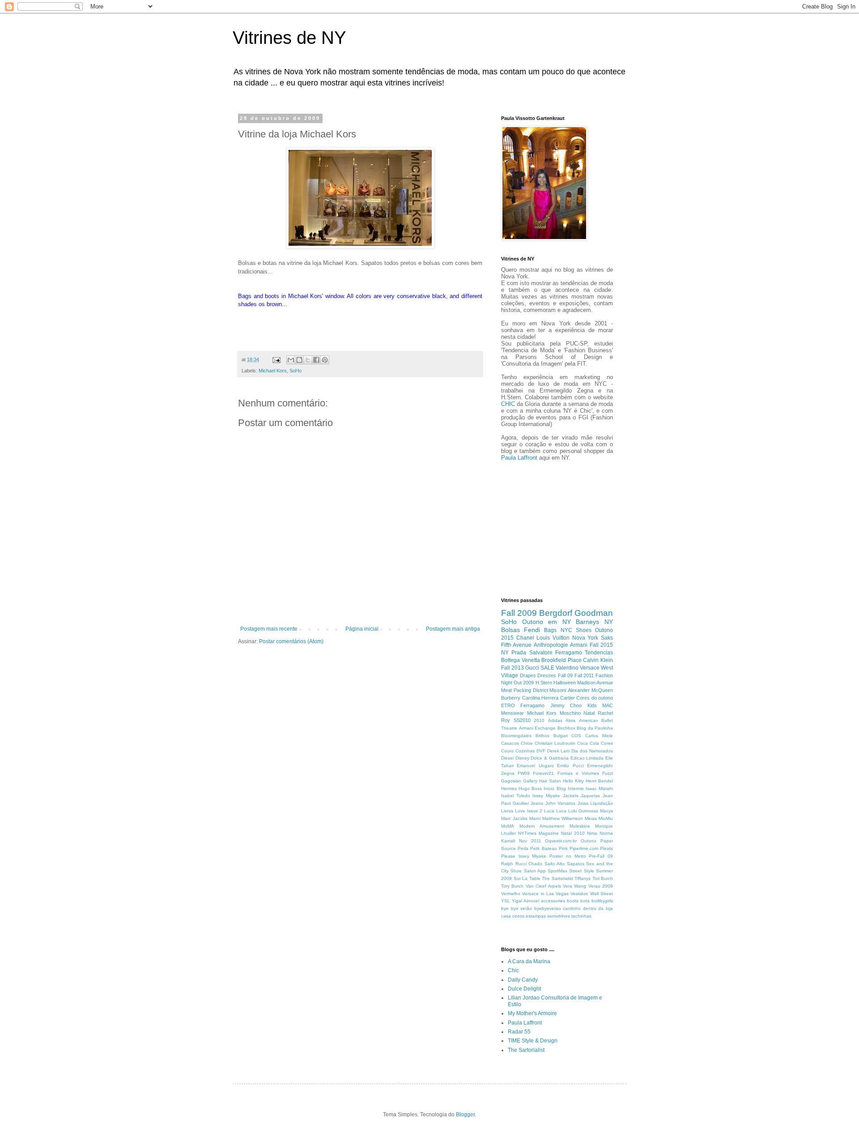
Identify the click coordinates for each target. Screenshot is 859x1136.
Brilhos (542, 735)
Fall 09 (565, 675)
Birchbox (566, 728)
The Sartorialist (557, 878)
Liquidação (601, 803)
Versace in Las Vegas (545, 893)
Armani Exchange (537, 728)
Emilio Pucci (570, 765)
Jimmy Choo (566, 705)
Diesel (507, 758)
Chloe (527, 743)
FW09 (524, 773)
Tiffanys (582, 878)
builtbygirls (602, 900)
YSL (505, 900)
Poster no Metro (567, 856)
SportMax (557, 870)
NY (505, 652)
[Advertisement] (528, 528)
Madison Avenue (595, 682)
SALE (547, 668)
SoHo (295, 370)
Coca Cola (588, 743)
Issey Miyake (546, 795)
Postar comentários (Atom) (291, 641)
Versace (590, 668)
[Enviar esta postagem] (276, 359)
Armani (578, 645)
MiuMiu (606, 818)
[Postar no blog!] (299, 359)
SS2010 (522, 720)
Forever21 (543, 773)
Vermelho (510, 893)
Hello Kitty (573, 780)
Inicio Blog (555, 788)
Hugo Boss (530, 788)
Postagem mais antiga (453, 629)
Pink (563, 848)
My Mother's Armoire (532, 1013)
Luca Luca (555, 810)
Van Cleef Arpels (543, 886)
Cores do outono (594, 697)
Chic (513, 970)
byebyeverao (547, 908)
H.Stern (544, 682)
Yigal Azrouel (525, 900)
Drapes (528, 675)
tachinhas (581, 916)
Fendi (532, 629)
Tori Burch (602, 878)
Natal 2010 (573, 833)
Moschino (570, 713)
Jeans (537, 803)
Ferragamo (532, 705)
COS (576, 735)
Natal (589, 713)
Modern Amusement (542, 826)
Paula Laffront (519, 457)
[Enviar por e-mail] (290, 359)
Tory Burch (512, 886)
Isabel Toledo (515, 795)
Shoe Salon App (528, 870)
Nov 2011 (530, 840)
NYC (566, 630)
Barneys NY (594, 621)
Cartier (567, 697)
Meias (591, 818)
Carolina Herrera (540, 697)
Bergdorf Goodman (576, 613)
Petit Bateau (543, 848)
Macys (606, 810)
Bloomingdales (516, 735)
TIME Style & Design (532, 1041)
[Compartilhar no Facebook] (316, 359)
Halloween (564, 682)
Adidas (555, 720)
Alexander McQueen (590, 690)
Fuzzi (607, 773)
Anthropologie (551, 645)
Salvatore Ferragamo (555, 652)
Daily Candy (523, 980)
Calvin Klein (598, 660)
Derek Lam (558, 750)
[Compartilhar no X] (307, 359)
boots (572, 900)
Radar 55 (519, 1032)
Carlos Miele (599, 735)
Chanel (525, 638)
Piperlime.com (584, 848)
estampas (536, 916)
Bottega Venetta (520, 660)
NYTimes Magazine (538, 833)
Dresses (546, 675)
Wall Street (601, 893)
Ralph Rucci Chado (521, 863)
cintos (518, 916)
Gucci (532, 668)
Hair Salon (550, 780)
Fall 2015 (601, 645)
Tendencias (599, 652)
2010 (539, 720)
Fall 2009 (519, 613)
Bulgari (560, 735)
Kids (592, 705)
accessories (553, 900)
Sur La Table (527, 878)
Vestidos (579, 893)
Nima (592, 833)
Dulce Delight (524, 989)
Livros (507, 810)
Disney (522, 758)
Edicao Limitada (587, 758)
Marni (534, 818)
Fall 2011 (584, 675)
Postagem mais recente (269, 629)
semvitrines (558, 916)
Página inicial (361, 629)
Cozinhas (525, 750)
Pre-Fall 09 (601, 856)
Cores (607, 743)
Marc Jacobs (514, 818)
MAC (607, 705)
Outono (588, 840)
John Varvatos (560, 803)
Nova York (585, 638)
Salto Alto (554, 863)
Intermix (576, 788)
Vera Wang (574, 886)
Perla (523, 848)
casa (506, 916)
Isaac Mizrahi (599, 788)
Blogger (465, 1114)
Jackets (570, 795)
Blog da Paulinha (595, 728)
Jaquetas (590, 795)
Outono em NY (546, 621)
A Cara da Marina (529, 961)
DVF (540, 750)
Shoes (583, 630)
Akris (570, 720)
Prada (518, 652)
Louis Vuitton (553, 638)
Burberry (510, 697)
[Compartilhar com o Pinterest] (324, 359)
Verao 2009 (600, 886)
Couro (507, 750)
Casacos (510, 743)
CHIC (508, 404)
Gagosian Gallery (519, 780)
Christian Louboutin (555, 743)
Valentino (567, 668)
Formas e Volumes (578, 773)
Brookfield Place (561, 660)
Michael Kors (273, 370)
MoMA (507, 826)
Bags (550, 630)
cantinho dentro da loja (588, 908)
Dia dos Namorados (592, 750)
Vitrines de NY (289, 37)
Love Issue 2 (529, 810)
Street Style (581, 870)
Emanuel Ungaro (535, 765)
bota (585, 900)
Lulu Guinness (583, 810)
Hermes (509, 788)
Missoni (557, 690)
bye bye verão (516, 908)
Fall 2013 (512, 668)
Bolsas (510, 629)
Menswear (512, 713)
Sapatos (575, 863)
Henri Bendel (599, 780)
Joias (583, 803)
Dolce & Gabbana (549, 758)
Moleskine (580, 826)
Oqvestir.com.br (561, 840)
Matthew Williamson (562, 818)
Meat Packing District (524, 690)
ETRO (508, 705)
